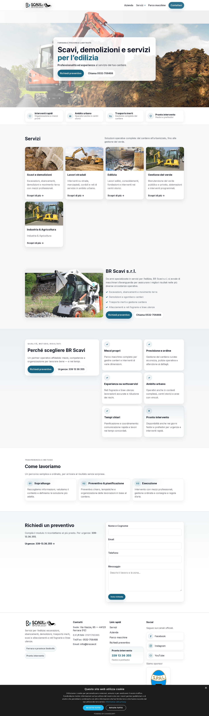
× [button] (206, 688)
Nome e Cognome (118, 525)
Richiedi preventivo (70, 73)
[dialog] (104, 700)
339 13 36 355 (121, 655)
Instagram (160, 645)
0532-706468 (90, 639)
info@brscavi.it (88, 644)
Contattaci (176, 5)
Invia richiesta (117, 597)
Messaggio (114, 566)
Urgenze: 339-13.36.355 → (40, 543)
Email (111, 539)
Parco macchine (157, 5)
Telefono (113, 552)
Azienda (128, 5)
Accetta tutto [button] (93, 707)
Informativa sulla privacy (116, 702)
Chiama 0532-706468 (100, 73)
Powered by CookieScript (104, 714)
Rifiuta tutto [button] (116, 707)
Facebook (160, 636)
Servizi (113, 627)
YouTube (159, 655)
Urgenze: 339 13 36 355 (71, 369)
